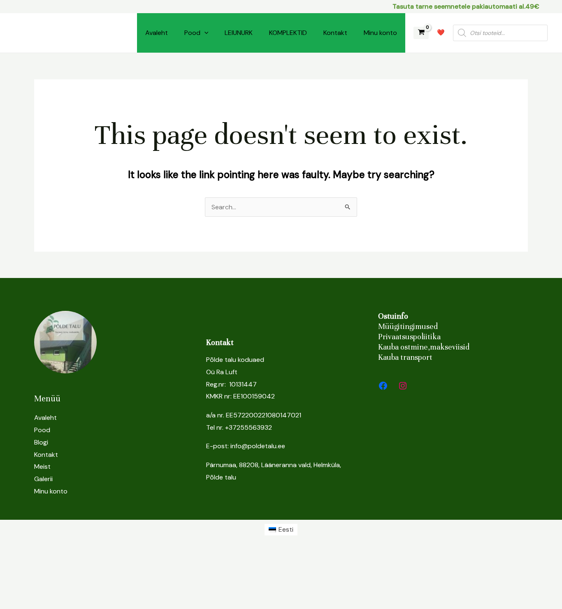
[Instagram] (403, 386)
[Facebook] (383, 386)
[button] (204, 33)
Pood (192, 32)
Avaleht (156, 32)
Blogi (41, 442)
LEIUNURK (239, 32)
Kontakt (335, 32)
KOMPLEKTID (288, 32)
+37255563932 (248, 427)
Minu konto (380, 32)
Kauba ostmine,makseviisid (423, 347)
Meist (42, 466)
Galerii (43, 479)
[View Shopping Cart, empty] (421, 33)
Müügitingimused (408, 326)
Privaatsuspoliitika (409, 336)
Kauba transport (405, 357)
